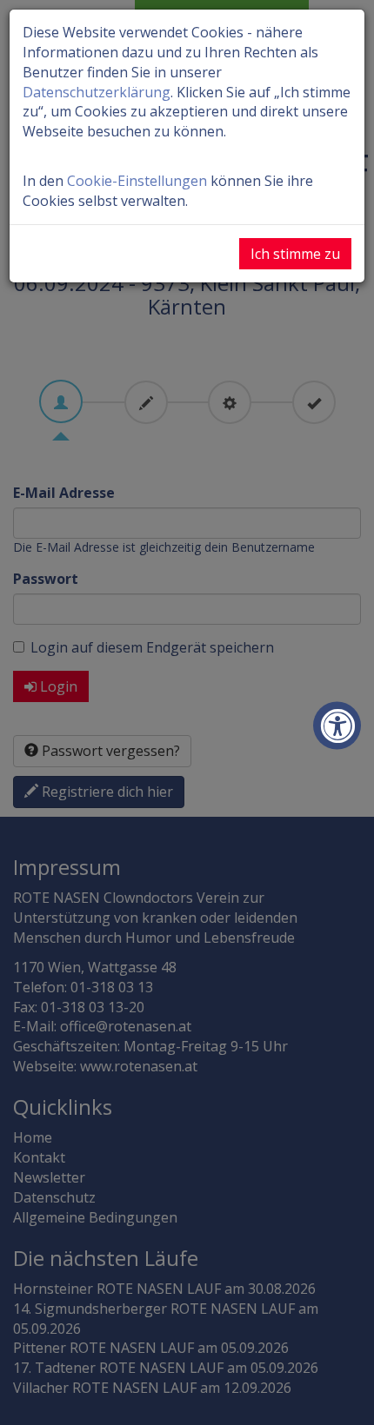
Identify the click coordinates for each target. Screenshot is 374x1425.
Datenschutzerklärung (96, 92)
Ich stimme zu (295, 253)
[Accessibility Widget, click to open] (337, 726)
